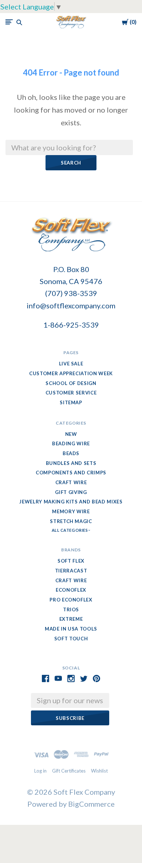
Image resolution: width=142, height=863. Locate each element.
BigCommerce (91, 803)
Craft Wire (71, 482)
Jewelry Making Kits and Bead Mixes (70, 502)
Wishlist (99, 771)
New (71, 434)
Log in (40, 771)
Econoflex (71, 590)
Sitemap (71, 402)
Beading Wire (71, 443)
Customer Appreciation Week (71, 373)
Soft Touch (71, 638)
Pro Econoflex (71, 600)
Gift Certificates (69, 771)
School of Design (71, 383)
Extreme (71, 619)
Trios (71, 609)
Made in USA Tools (71, 629)
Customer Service (71, 393)
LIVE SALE (71, 363)
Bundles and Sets (71, 463)
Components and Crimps (71, 472)
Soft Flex (71, 561)
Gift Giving (71, 492)
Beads (71, 453)
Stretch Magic (71, 521)
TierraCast (71, 571)
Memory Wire (71, 511)
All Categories (70, 530)
